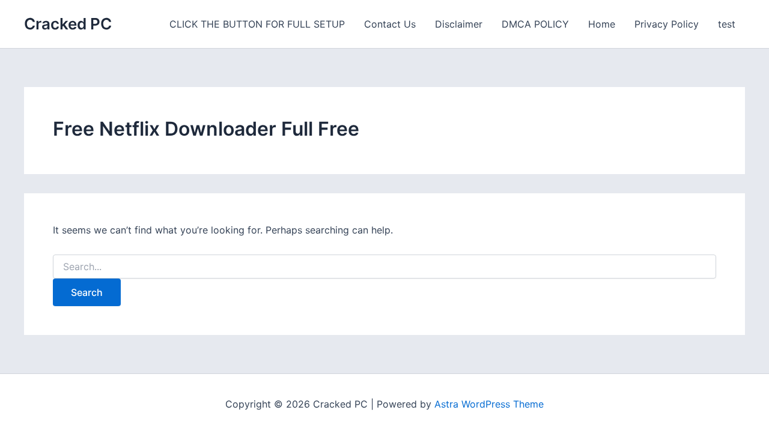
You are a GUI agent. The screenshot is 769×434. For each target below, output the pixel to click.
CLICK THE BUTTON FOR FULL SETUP (257, 24)
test (726, 24)
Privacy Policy (666, 24)
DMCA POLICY (535, 24)
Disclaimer (458, 24)
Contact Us (390, 24)
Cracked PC (68, 23)
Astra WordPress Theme (489, 404)
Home (601, 24)
